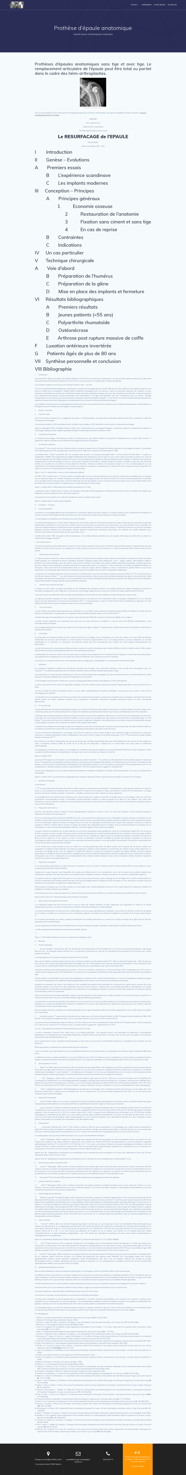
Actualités (172, 5)
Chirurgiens (146, 5)
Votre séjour (159, 5)
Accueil (134, 5)
